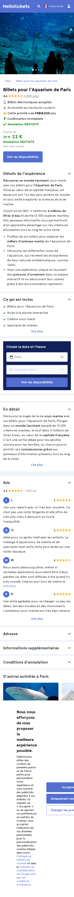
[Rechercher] (38, 6)
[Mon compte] (68, 6)
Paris (8, 80)
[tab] (37, 173)
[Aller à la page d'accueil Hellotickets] (17, 6)
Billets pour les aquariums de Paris (37, 80)
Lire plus (37, 465)
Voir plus (37, 331)
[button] (37, 173)
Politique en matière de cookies (24, 860)
